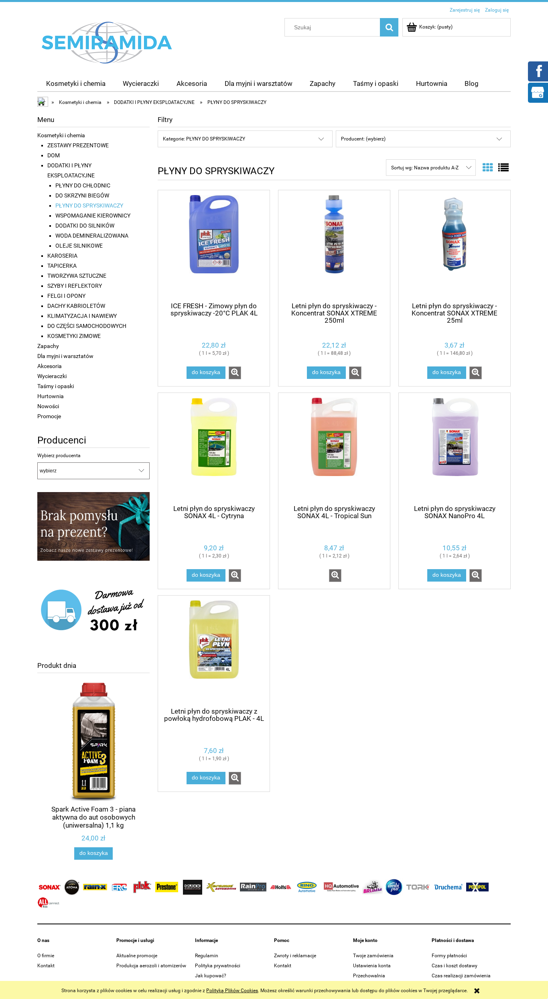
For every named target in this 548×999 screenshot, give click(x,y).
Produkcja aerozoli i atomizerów (151, 965)
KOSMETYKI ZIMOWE (74, 336)
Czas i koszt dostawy (454, 965)
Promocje (49, 416)
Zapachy (48, 346)
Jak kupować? (210, 976)
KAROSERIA (62, 255)
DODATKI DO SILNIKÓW (84, 225)
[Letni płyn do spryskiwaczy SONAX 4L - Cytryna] (214, 448)
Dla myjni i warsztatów (65, 356)
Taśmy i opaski (55, 386)
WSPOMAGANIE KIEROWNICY (92, 215)
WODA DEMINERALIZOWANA (91, 235)
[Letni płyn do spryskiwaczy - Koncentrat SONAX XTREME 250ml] (334, 245)
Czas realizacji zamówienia (461, 976)
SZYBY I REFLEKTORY (74, 286)
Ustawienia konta (372, 965)
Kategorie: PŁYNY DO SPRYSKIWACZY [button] (204, 139)
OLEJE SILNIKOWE (79, 245)
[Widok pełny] (503, 168)
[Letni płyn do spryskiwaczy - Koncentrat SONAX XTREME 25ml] (454, 245)
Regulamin (206, 955)
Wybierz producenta (59, 455)
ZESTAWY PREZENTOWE (78, 145)
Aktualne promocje (136, 955)
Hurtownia (50, 396)
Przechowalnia (369, 976)
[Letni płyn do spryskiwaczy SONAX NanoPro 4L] (454, 448)
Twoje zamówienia (373, 955)
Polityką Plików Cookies (232, 990)
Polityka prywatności (217, 965)
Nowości (48, 406)
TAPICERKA (62, 265)
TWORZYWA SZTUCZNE (76, 276)
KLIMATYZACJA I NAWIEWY (82, 316)
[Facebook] (537, 70)
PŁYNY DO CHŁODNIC (82, 185)
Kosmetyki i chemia (61, 135)
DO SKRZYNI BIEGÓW (82, 195)
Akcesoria (49, 366)
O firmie (45, 955)
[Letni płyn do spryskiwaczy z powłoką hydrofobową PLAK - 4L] (214, 650)
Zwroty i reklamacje (295, 955)
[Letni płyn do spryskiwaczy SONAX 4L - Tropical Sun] (334, 448)
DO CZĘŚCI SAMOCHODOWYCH (86, 326)
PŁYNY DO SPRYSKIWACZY (89, 205)
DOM (53, 155)
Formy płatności (449, 955)
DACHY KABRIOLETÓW (76, 306)
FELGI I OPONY (66, 296)
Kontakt (46, 965)
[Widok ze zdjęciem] (488, 168)
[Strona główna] (107, 42)
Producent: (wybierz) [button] (363, 139)
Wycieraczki (52, 376)
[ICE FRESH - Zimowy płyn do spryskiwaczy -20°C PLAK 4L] (214, 245)
